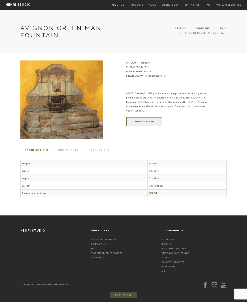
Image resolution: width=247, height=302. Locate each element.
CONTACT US (192, 5)
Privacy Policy (61, 284)
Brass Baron (169, 267)
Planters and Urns (173, 249)
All (163, 271)
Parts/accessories (228, 5)
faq (93, 249)
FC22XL (153, 193)
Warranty (97, 258)
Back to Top (123, 295)
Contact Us (98, 244)
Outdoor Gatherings (175, 253)
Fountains (203, 28)
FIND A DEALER (144, 121)
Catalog (181, 28)
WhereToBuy (170, 5)
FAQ (208, 5)
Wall (223, 28)
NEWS (152, 5)
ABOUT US (118, 5)
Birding (166, 244)
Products (136, 5)
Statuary (167, 258)
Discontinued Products (107, 253)
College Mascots (173, 262)
